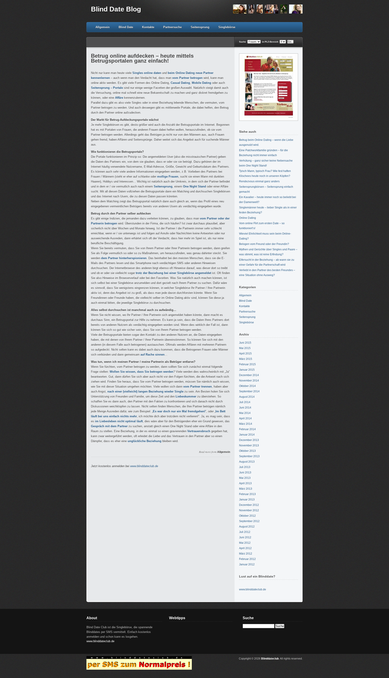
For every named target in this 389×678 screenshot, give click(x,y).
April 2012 (245, 548)
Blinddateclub (270, 658)
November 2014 (249, 380)
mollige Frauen (167, 176)
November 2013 (249, 445)
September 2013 (249, 456)
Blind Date (126, 27)
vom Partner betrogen (187, 78)
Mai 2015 (245, 348)
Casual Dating (180, 82)
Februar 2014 (247, 429)
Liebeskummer (186, 396)
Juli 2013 (244, 467)
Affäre (119, 97)
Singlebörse (226, 27)
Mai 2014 (245, 413)
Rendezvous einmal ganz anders (259, 181)
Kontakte (148, 27)
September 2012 (249, 521)
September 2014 (249, 391)
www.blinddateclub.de (144, 466)
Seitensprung (200, 27)
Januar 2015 (247, 369)
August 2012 (247, 526)
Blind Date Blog (116, 9)
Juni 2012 (245, 537)
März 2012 (245, 553)
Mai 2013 (245, 477)
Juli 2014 (244, 402)
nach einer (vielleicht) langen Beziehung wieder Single (145, 391)
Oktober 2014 (247, 386)
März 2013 (245, 488)
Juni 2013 (245, 472)
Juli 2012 (244, 532)
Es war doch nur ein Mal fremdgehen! (179, 411)
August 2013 (247, 461)
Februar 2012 (247, 559)
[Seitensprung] (267, 12)
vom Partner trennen (197, 386)
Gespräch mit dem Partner (109, 426)
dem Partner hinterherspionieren (124, 258)
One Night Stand (194, 186)
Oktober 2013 (247, 450)
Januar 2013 (247, 499)
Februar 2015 (247, 364)
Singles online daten (146, 73)
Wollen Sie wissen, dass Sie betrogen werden (141, 371)
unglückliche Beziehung (144, 441)
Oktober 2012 (247, 515)
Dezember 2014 (249, 375)
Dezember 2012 (249, 505)
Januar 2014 (247, 434)
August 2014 (247, 396)
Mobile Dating (201, 82)
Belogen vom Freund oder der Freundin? (264, 244)
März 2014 (245, 423)
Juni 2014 (245, 407)
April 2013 (245, 483)
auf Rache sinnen (152, 354)
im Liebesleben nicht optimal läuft (119, 421)
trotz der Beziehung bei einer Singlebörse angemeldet (173, 273)
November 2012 (249, 510)
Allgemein (102, 27)
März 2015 (245, 359)
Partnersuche (172, 27)
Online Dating (247, 217)
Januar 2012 (247, 564)
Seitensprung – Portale (107, 87)
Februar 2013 (247, 494)
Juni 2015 (245, 342)
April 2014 (245, 418)
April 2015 (245, 353)
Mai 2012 (245, 542)
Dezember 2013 (249, 440)
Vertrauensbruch (198, 431)
